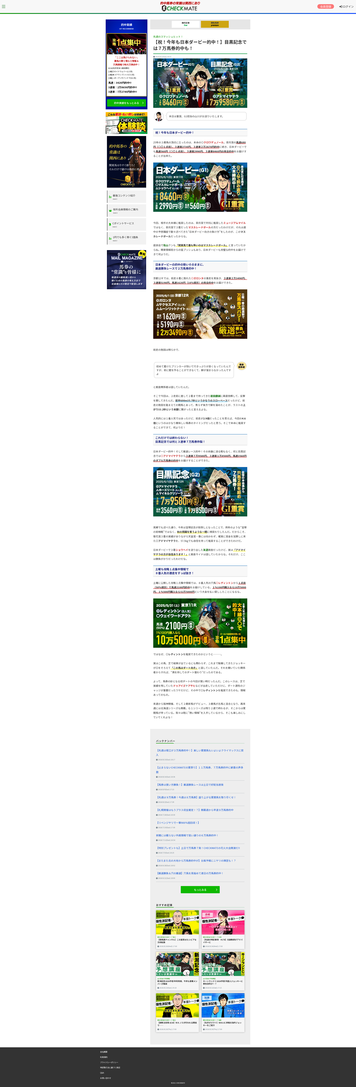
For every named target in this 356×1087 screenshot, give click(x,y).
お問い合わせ (105, 1078)
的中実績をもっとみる (126, 103)
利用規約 (103, 1057)
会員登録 (325, 6)
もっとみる (200, 889)
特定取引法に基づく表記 (110, 1067)
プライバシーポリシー (109, 1062)
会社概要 (103, 1051)
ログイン (348, 6)
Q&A (102, 1072)
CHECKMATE (180, 1083)
